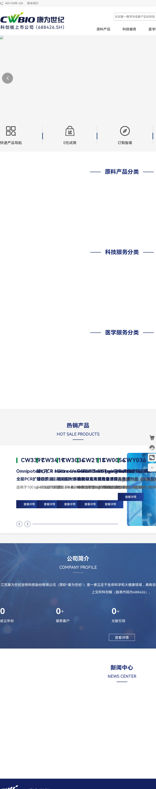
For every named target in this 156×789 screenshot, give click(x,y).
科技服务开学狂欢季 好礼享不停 (29, 738)
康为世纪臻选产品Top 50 (91, 738)
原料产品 (103, 29)
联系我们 (33, 3)
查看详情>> (29, 757)
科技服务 (129, 29)
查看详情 (130, 497)
